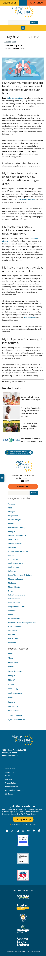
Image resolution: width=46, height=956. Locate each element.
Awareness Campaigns (17, 527)
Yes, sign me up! (23, 819)
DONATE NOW (36, 2)
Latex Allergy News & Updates (20, 575)
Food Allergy (13, 559)
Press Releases (14, 603)
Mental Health (14, 587)
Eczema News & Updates (18, 551)
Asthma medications (15, 98)
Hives (10, 697)
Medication (12, 583)
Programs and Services (17, 607)
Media (7, 776)
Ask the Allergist (14, 520)
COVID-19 (12, 547)
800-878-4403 (14, 755)
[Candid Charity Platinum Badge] (23, 858)
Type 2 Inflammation (16, 719)
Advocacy (12, 504)
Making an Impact (15, 579)
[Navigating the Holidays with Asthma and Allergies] (11, 398)
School (10, 614)
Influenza (12, 571)
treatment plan (30, 317)
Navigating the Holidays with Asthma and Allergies (31, 398)
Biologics (11, 531)
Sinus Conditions (15, 626)
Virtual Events (13, 638)
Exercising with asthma (26, 199)
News (14, 41)
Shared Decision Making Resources (22, 622)
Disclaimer (9, 794)
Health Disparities (15, 563)
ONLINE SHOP (9, 2)
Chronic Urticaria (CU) (17, 535)
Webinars (12, 642)
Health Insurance (15, 693)
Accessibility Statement (14, 790)
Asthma (7, 41)
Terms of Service (11, 787)
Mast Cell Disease (15, 711)
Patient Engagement (16, 595)
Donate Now (23, 486)
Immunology (13, 702)
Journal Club (13, 706)
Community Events (15, 543)
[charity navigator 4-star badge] (23, 840)
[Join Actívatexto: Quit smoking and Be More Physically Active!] (11, 426)
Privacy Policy (10, 783)
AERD (10, 508)
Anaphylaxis (13, 516)
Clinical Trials (13, 539)
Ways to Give (10, 768)
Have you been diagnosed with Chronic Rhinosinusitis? (31, 439)
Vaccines (11, 634)
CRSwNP (11, 680)
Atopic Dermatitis (15, 671)
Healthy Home (14, 567)
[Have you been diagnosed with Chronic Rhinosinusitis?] (11, 440)
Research (12, 610)
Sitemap (8, 779)
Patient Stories (14, 599)
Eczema (11, 684)
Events (11, 555)
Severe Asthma (14, 618)
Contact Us (9, 772)
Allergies (11, 512)
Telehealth (12, 630)
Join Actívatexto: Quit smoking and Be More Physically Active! (29, 426)
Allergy (11, 658)
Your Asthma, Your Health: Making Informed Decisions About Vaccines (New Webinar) (31, 412)
